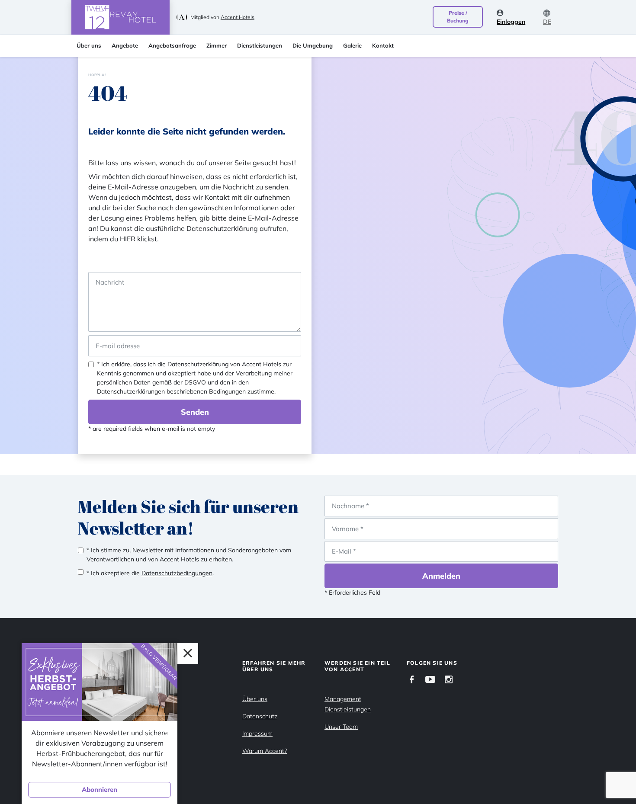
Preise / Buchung (458, 17)
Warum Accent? (264, 751)
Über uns (89, 45)
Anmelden (441, 576)
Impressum (257, 733)
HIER (127, 238)
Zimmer (216, 45)
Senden (195, 412)
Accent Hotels (237, 17)
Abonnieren (99, 789)
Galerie (352, 45)
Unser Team (341, 726)
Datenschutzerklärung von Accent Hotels (224, 364)
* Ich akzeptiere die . (150, 573)
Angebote (125, 45)
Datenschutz (259, 716)
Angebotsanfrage (172, 45)
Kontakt (383, 45)
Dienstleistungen (259, 45)
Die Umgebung (312, 45)
